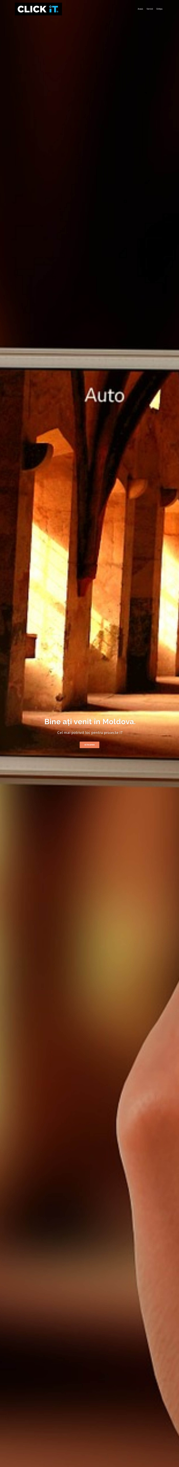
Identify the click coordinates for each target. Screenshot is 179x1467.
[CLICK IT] (38, 8)
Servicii (150, 9)
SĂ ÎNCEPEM (89, 745)
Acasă (140, 9)
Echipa (159, 9)
